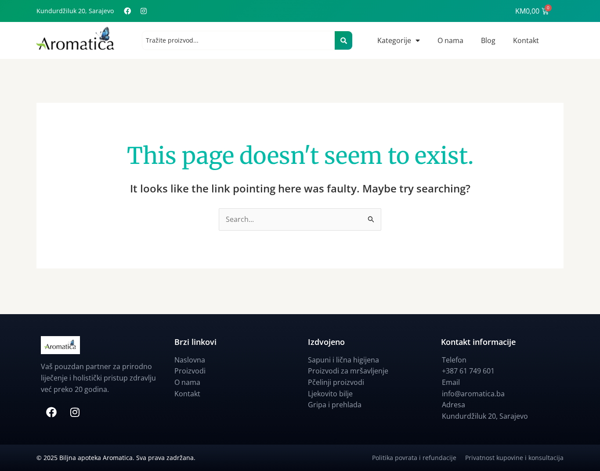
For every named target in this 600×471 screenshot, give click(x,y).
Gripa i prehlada (334, 404)
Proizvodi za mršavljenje (348, 371)
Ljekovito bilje (330, 394)
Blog (488, 40)
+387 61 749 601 (468, 371)
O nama (450, 40)
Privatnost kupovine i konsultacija (514, 457)
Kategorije (394, 40)
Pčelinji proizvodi (336, 382)
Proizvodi (190, 371)
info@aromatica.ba (473, 394)
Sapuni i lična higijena (343, 360)
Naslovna (189, 360)
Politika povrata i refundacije (418, 457)
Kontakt (526, 40)
